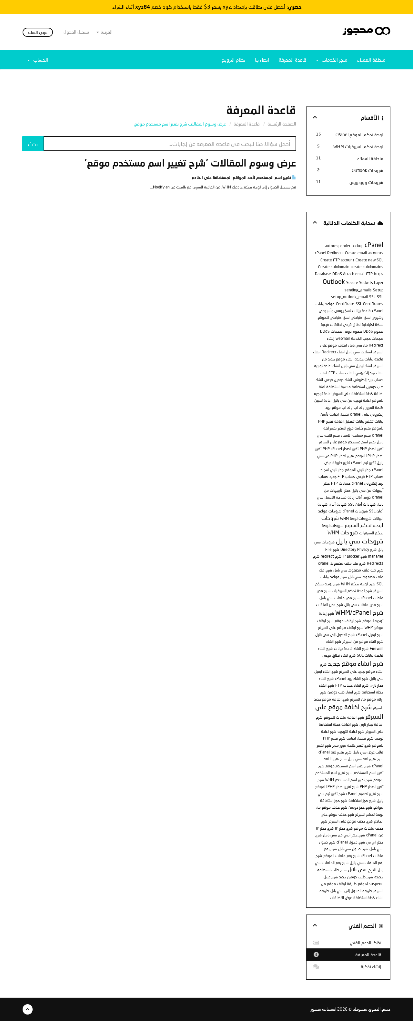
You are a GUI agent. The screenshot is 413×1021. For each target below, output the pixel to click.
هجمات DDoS (331, 331)
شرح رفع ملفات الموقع (341, 855)
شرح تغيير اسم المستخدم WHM (348, 779)
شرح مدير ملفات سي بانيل (339, 597)
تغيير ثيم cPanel (363, 462)
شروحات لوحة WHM (355, 518)
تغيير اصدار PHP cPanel (340, 448)
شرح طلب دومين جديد (356, 876)
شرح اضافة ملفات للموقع (344, 717)
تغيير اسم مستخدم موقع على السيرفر (347, 442)
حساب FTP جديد (342, 476)
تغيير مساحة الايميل (356, 435)
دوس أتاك (363, 497)
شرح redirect (331, 556)
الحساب (39, 60)
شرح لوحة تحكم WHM (358, 583)
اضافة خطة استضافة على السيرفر (358, 393)
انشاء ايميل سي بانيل (356, 365)
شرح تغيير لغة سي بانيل (365, 758)
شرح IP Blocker (355, 556)
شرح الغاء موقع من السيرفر (362, 641)
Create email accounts (364, 252)
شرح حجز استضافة (362, 800)
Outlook (334, 281)
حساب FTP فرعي (369, 476)
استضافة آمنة (329, 386)
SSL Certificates (369, 303)
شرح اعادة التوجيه (350, 731)
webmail (343, 338)
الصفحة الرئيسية (281, 123)
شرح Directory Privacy (358, 549)
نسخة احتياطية (372, 324)
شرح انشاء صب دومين (343, 692)
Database (323, 273)
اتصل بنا (262, 60)
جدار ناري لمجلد (332, 469)
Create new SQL (369, 260)
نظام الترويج (233, 60)
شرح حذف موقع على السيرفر (350, 821)
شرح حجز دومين (360, 807)
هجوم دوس (353, 331)
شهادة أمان (338, 504)
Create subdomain (333, 266)
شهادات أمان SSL (362, 504)
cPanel (374, 244)
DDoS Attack (343, 273)
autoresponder (337, 245)
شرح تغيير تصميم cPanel (364, 793)
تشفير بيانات (364, 421)
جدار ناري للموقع (358, 469)
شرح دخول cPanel (351, 842)
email (360, 273)
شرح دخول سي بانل (353, 848)
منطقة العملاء (371, 60)
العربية (106, 32)
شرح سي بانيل (362, 869)
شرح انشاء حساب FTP (351, 685)
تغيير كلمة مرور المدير (354, 428)
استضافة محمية (353, 386)
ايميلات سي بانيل (359, 351)
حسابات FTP (340, 483)
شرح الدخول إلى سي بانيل (335, 634)
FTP (369, 273)
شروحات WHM (342, 532)
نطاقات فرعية (331, 324)
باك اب (359, 407)
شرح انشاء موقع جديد (355, 663)
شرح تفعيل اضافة (360, 738)
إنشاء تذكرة (372, 966)
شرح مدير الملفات (329, 604)
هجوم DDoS (373, 331)
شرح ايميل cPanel (369, 634)
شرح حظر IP (344, 828)
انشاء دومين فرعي (338, 379)
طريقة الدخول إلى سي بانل (351, 890)
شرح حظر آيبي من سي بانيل (344, 835)
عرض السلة (37, 32)
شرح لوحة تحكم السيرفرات (352, 590)
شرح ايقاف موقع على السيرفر (340, 627)
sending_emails (358, 290)
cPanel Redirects (329, 252)
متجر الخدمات (333, 60)
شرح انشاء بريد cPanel (351, 678)
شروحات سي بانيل (359, 541)
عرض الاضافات (341, 897)
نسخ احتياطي (360, 317)
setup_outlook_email (349, 296)
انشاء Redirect (333, 351)
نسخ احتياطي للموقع (333, 317)
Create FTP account (337, 260)
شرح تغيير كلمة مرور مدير (351, 745)
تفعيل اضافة (339, 414)
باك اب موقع (342, 407)
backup (357, 245)
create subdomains (367, 266)
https (378, 273)
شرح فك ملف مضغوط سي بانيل (358, 570)
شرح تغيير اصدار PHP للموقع (336, 786)
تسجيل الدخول (76, 32)
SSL (372, 296)
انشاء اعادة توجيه (327, 365)
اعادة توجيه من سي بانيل (352, 400)
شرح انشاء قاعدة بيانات (351, 648)
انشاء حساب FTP (341, 372)
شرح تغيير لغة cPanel (334, 752)
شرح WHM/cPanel (359, 612)
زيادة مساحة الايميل (339, 497)
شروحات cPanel (355, 511)
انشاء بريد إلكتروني (369, 372)
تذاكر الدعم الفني (366, 942)
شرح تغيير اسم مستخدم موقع (348, 765)
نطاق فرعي (351, 324)
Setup (378, 290)
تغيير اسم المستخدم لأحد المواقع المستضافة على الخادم (242, 177)
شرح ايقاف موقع (348, 620)
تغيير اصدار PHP (371, 448)
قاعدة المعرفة (292, 60)
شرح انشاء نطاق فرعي (339, 655)
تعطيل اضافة (344, 421)
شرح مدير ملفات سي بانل (363, 604)
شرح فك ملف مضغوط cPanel (342, 563)
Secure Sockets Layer (364, 282)
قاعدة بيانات (361, 310)
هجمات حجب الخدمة (367, 338)
